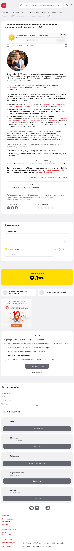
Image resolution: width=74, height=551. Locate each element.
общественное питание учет (18, 199)
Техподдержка (7, 546)
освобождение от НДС (21, 195)
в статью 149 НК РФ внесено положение (29, 132)
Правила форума (8, 543)
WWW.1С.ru (6, 393)
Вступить (37, 481)
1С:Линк (4, 397)
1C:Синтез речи (61, 40)
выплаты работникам (39, 195)
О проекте (5, 515)
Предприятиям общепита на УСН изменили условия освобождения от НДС (41, 35)
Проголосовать (37, 366)
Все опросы (37, 372)
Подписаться (37, 429)
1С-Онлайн (6, 400)
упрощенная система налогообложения (38, 197)
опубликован (12, 87)
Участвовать (37, 446)
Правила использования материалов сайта (8, 527)
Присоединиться (37, 463)
